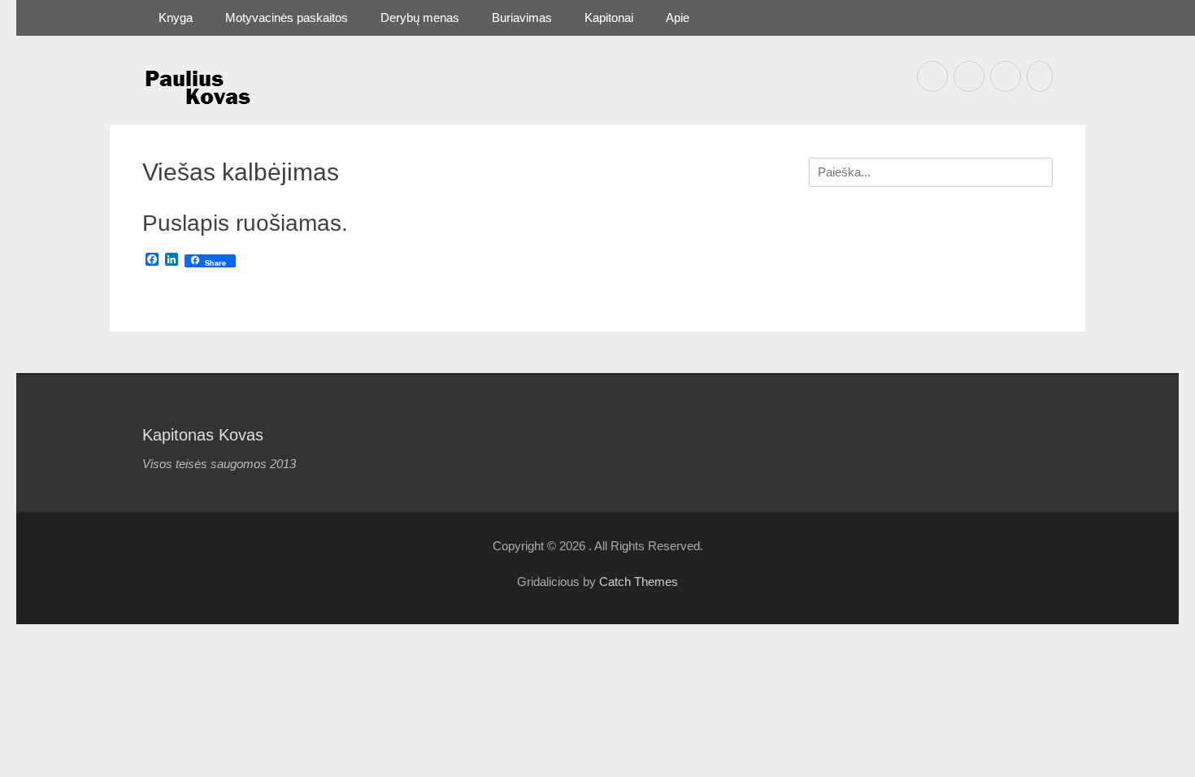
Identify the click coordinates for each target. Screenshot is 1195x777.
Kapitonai (608, 17)
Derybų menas (419, 17)
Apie (677, 17)
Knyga (176, 17)
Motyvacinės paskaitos (286, 17)
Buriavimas (522, 17)
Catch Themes (638, 581)
